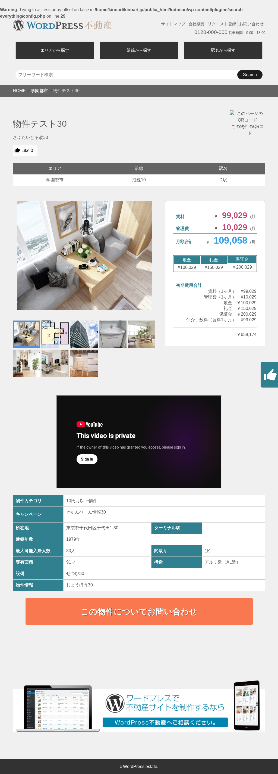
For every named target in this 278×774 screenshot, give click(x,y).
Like (27, 150)
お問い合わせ (251, 23)
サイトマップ (173, 23)
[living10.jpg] (85, 255)
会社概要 (196, 23)
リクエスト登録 (222, 23)
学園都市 (39, 90)
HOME (19, 90)
